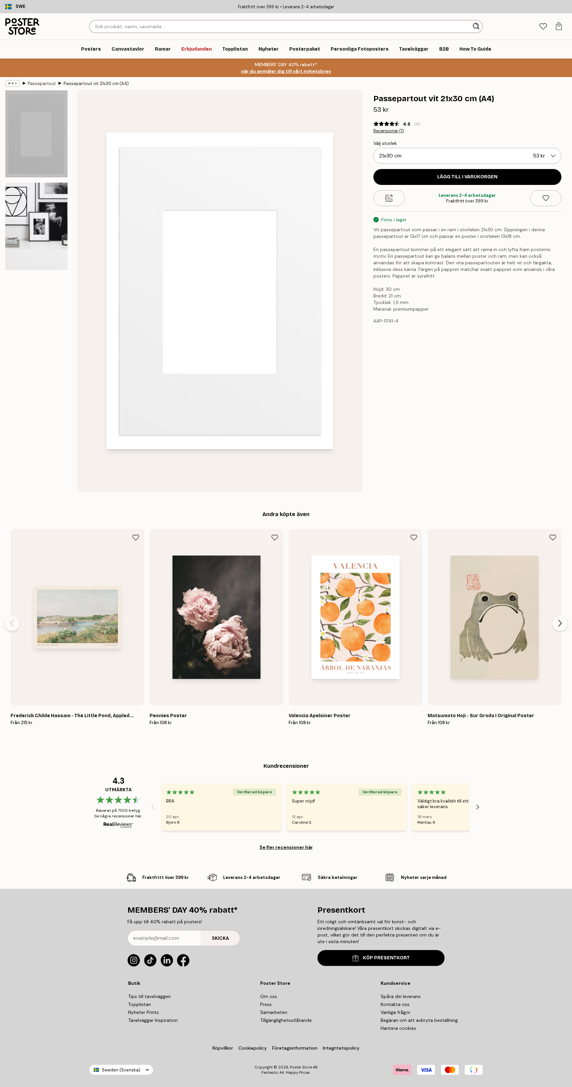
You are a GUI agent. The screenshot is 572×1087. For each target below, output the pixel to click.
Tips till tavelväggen (149, 996)
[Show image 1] (36, 133)
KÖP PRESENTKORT (386, 958)
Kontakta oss (395, 1004)
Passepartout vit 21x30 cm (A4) (96, 83)
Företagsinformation (294, 1048)
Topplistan (139, 1004)
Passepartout (42, 83)
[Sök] (477, 26)
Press (266, 1004)
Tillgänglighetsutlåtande (286, 1020)
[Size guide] (389, 198)
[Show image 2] (36, 226)
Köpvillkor (223, 1048)
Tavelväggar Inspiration (153, 1020)
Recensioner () (388, 131)
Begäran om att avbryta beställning (419, 1020)
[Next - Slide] (560, 623)
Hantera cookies (398, 1028)
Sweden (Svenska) (121, 1070)
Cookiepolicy (252, 1048)
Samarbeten (273, 1012)
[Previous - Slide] (12, 623)
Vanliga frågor (395, 1012)
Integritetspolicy (341, 1048)
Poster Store (301, 1067)
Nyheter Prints (143, 1012)
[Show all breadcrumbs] (12, 83)
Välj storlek (385, 143)
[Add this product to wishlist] (545, 198)
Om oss (268, 996)
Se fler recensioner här (286, 847)
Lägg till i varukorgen (467, 177)
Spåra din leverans (401, 996)
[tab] (543, 27)
